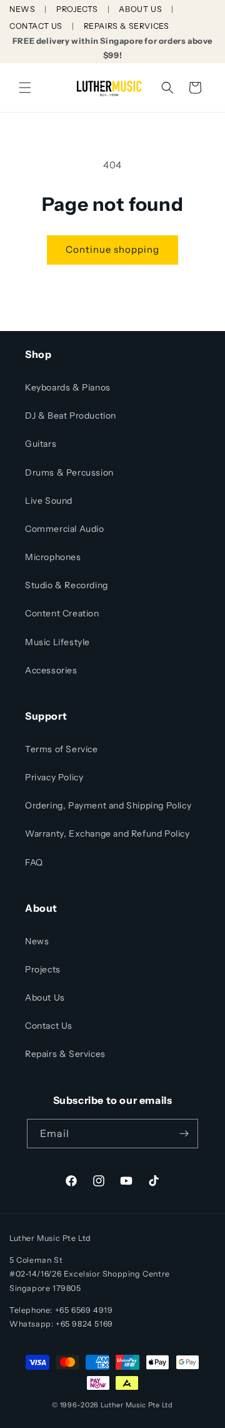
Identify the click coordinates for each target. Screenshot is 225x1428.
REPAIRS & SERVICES (126, 26)
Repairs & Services (65, 1053)
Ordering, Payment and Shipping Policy (108, 805)
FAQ (34, 862)
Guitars (40, 443)
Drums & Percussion (69, 472)
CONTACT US (35, 26)
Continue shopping (112, 249)
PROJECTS (77, 9)
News (37, 941)
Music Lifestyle (57, 642)
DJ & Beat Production (70, 415)
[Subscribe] (184, 1133)
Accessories (51, 670)
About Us (45, 997)
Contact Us (48, 1025)
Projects (43, 969)
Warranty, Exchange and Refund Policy (107, 833)
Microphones (53, 557)
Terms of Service (61, 749)
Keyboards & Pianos (68, 387)
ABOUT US (140, 9)
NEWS (22, 9)
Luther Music (123, 1404)
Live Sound (48, 500)
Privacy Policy (54, 777)
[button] (25, 87)
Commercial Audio (64, 528)
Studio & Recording (66, 585)
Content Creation (62, 613)
